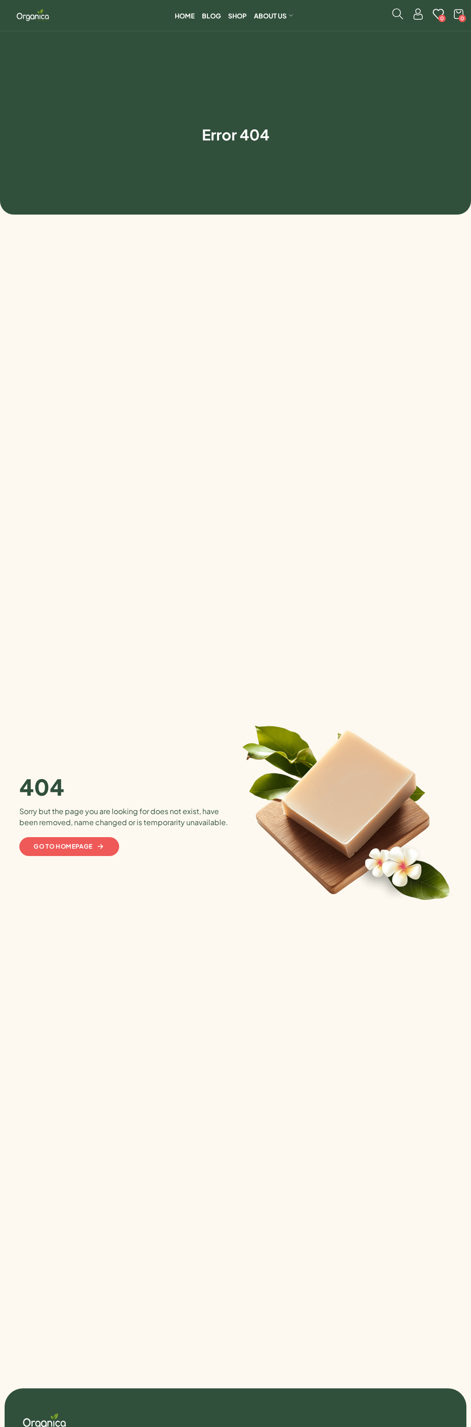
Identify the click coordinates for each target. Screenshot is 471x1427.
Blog (211, 16)
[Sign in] (418, 16)
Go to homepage (63, 846)
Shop (237, 16)
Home (185, 16)
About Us (270, 16)
